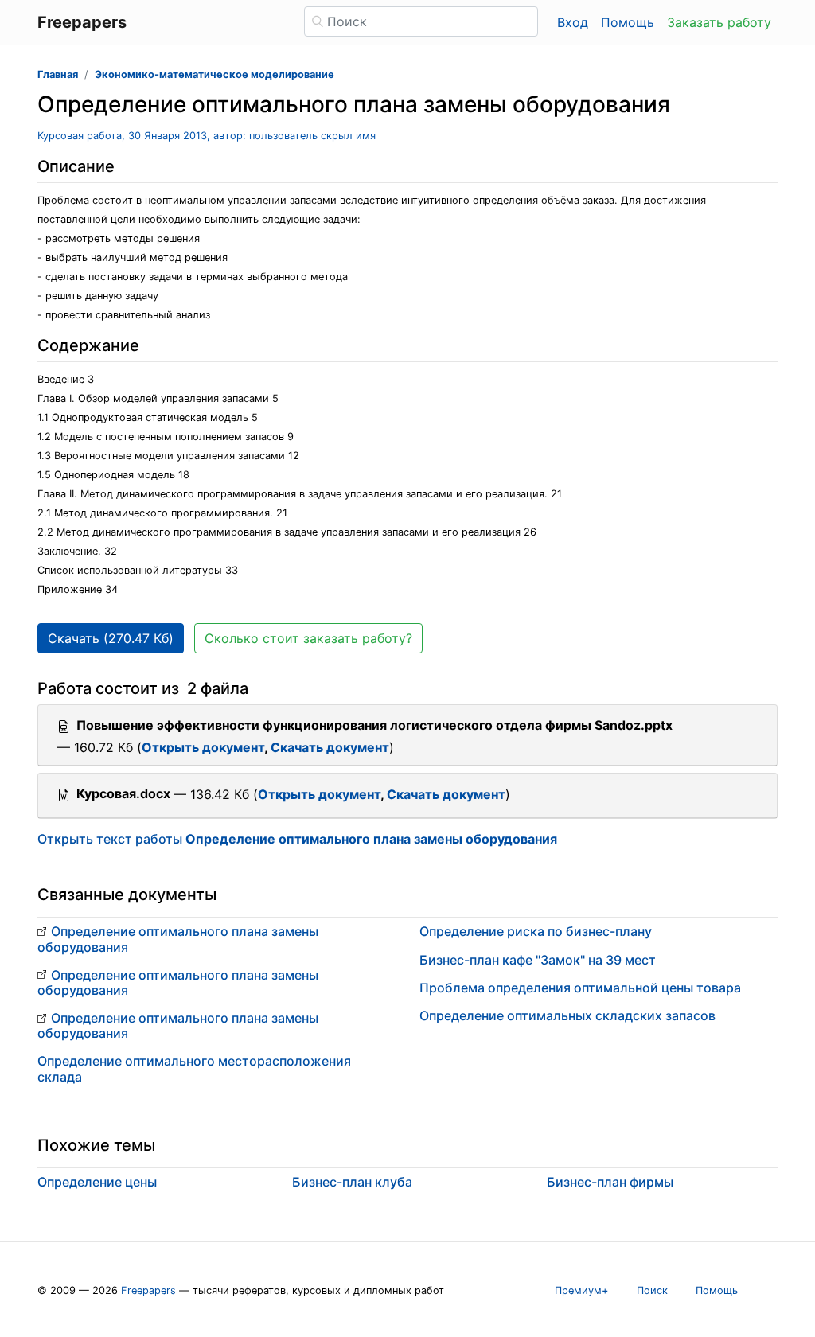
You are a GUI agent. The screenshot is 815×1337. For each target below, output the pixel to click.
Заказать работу (719, 22)
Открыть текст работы (297, 839)
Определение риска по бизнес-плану (535, 931)
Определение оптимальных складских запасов (567, 1015)
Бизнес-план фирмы (610, 1182)
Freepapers (148, 1290)
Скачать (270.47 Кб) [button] (111, 638)
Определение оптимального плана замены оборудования (177, 938)
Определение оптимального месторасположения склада (194, 1068)
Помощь (627, 22)
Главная (57, 74)
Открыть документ (203, 747)
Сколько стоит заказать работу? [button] (308, 638)
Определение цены (97, 1182)
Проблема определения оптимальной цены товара (580, 988)
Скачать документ (330, 747)
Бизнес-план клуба (352, 1182)
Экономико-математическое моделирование (214, 74)
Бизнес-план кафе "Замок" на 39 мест (537, 960)
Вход (572, 22)
